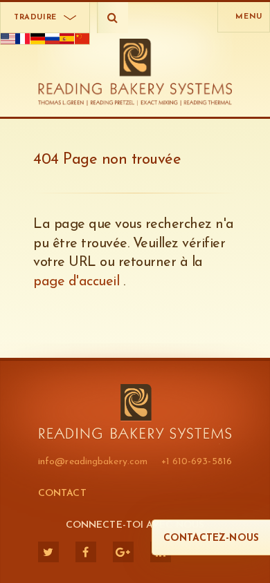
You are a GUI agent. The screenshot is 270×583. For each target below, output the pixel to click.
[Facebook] (85, 552)
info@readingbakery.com (92, 462)
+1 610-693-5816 (197, 462)
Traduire (35, 17)
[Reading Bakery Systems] (135, 72)
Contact (62, 493)
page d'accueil (78, 282)
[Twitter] (48, 552)
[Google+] (123, 552)
